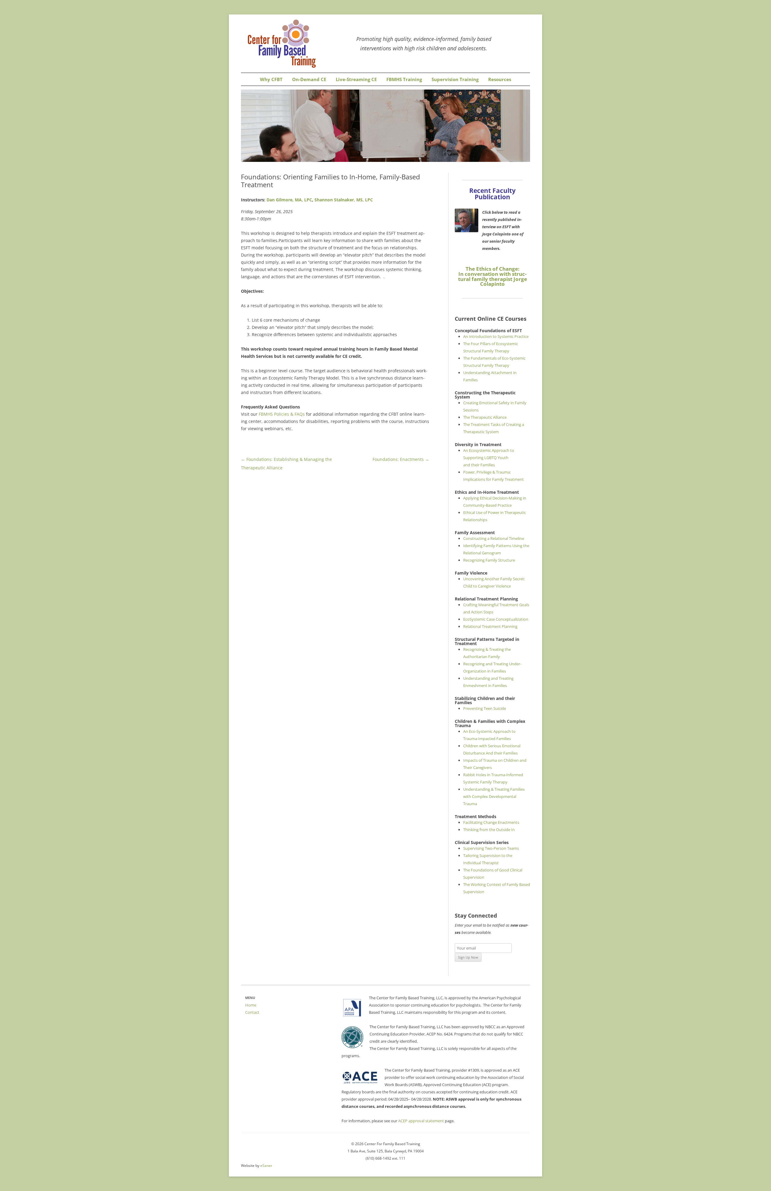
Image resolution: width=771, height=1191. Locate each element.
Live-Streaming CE (356, 79)
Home (250, 1005)
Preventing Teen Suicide (484, 708)
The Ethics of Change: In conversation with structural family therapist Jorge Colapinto (492, 276)
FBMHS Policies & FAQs (282, 414)
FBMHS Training (404, 79)
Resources (499, 79)
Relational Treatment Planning (490, 626)
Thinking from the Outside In (489, 829)
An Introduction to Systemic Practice (496, 336)
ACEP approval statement (421, 1120)
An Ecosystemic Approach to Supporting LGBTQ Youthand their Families (488, 458)
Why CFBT (271, 79)
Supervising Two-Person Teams (491, 848)
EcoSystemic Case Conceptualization (495, 619)
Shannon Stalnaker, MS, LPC (343, 200)
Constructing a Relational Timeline (493, 538)
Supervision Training (455, 79)
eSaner (266, 1165)
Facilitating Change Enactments (491, 822)
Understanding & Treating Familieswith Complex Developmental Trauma (494, 796)
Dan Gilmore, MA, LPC (289, 200)
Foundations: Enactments (401, 459)
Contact (252, 1012)
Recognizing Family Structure (489, 560)
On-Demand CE (309, 79)
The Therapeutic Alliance (485, 417)
